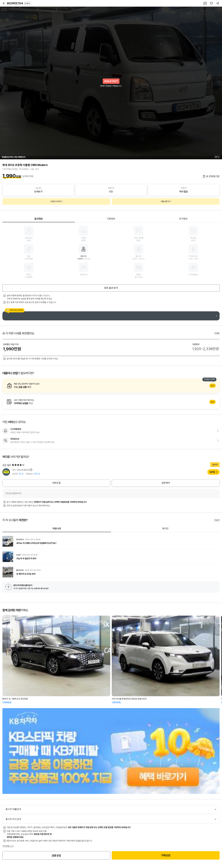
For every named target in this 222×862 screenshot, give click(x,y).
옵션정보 (38, 218)
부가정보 (183, 218)
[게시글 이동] (111, 541)
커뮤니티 (57, 528)
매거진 (165, 528)
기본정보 (111, 218)
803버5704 (18, 3)
